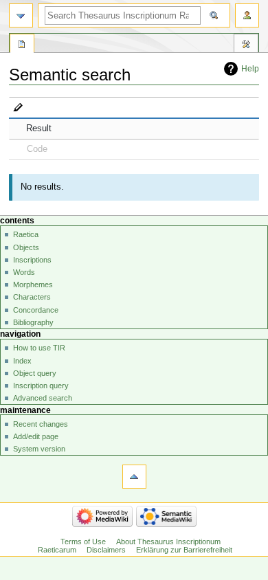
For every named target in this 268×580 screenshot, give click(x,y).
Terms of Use (83, 541)
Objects (26, 247)
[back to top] (134, 477)
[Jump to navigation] (21, 15)
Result (39, 128)
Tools (246, 45)
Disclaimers (106, 550)
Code (37, 149)
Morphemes (33, 284)
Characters (32, 297)
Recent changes (40, 424)
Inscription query (41, 385)
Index (22, 361)
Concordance (35, 310)
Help (250, 69)
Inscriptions (32, 260)
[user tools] (247, 15)
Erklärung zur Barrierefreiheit (184, 550)
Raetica (25, 234)
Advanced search (42, 398)
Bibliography (33, 322)
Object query (34, 373)
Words (24, 272)
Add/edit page (35, 436)
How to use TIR (39, 348)
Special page (22, 45)
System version (39, 449)
